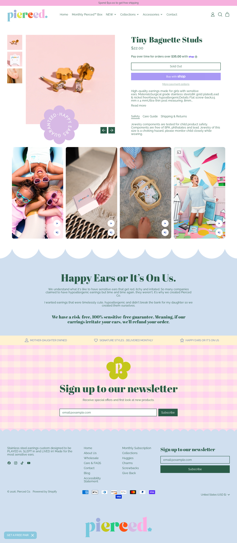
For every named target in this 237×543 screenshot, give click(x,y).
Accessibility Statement (92, 479)
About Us (90, 453)
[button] (220, 14)
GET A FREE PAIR (18, 535)
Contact (172, 14)
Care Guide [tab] (150, 116)
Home (64, 14)
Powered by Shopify (45, 491)
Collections (130, 453)
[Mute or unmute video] (57, 232)
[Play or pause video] (57, 223)
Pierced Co (23, 491)
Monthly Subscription (136, 448)
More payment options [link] (175, 84)
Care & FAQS (92, 463)
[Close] (32, 535)
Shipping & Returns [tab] (174, 116)
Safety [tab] (135, 116)
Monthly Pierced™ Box (87, 14)
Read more (138, 105)
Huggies (127, 458)
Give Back (129, 473)
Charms (127, 463)
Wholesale (91, 458)
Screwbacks (130, 468)
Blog (87, 473)
